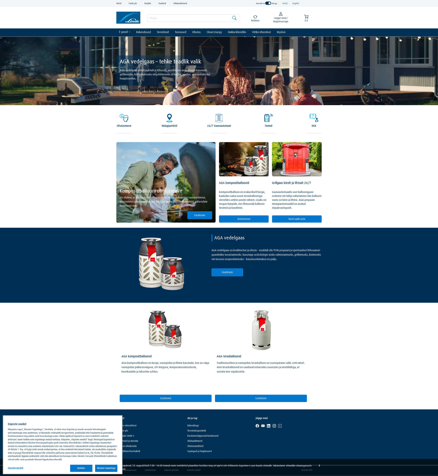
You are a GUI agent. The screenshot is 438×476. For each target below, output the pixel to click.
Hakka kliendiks (237, 32)
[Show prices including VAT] (268, 3)
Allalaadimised (180, 3)
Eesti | (285, 3)
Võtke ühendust (261, 32)
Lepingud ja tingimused (199, 451)
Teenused (180, 32)
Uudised (162, 3)
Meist (118, 3)
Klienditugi (193, 425)
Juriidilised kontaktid (129, 451)
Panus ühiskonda (128, 446)
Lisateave (199, 215)
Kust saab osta (297, 219)
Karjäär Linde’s (126, 436)
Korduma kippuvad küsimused (202, 436)
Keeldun (81, 468)
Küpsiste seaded (15, 468)
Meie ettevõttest (128, 425)
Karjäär (147, 3)
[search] (193, 18)
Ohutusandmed (195, 446)
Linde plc (133, 3)
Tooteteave (243, 219)
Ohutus (196, 32)
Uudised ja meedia (128, 441)
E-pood (123, 32)
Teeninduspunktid (196, 431)
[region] (63, 444)
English (295, 3)
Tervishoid (163, 32)
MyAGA (281, 32)
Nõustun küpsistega (106, 468)
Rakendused (143, 32)
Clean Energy (214, 32)
